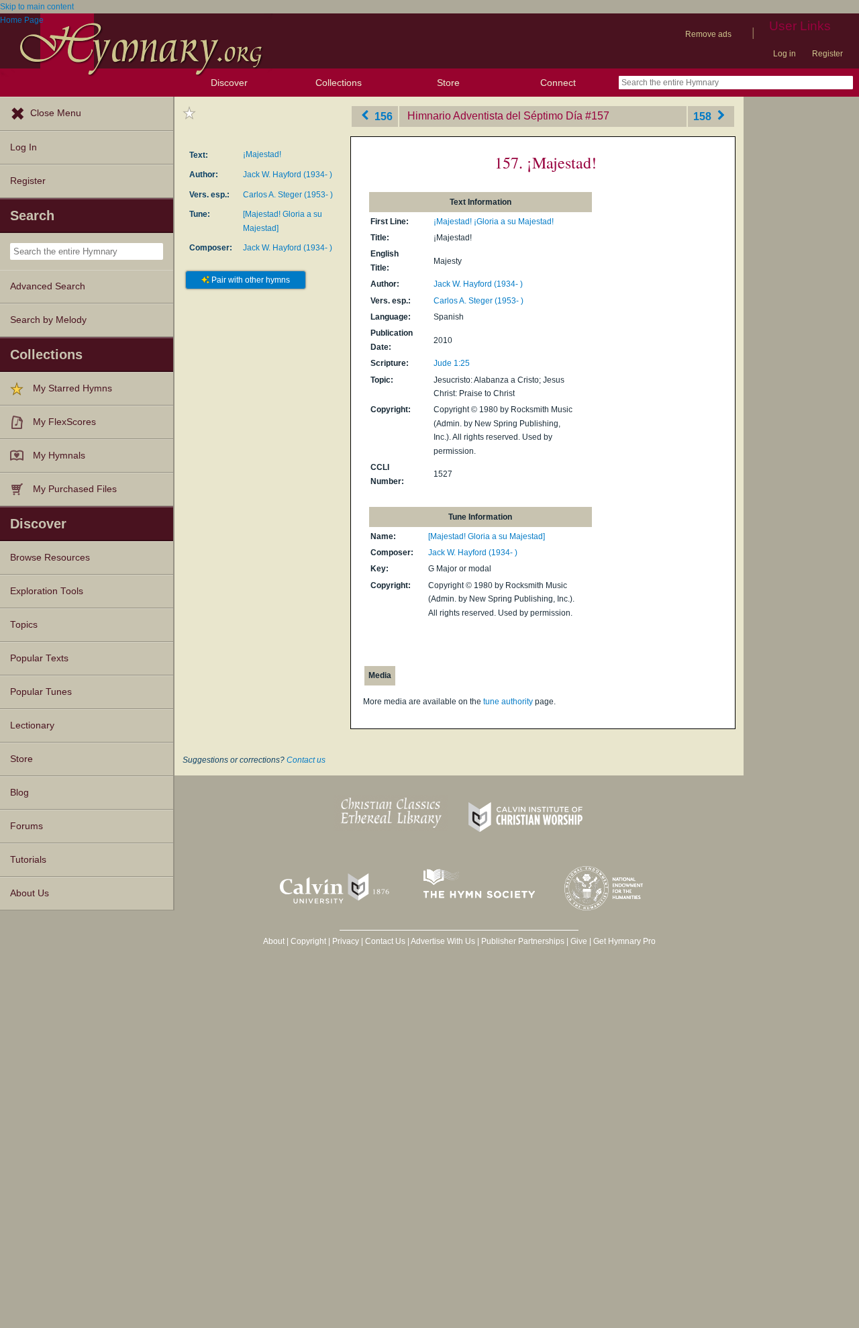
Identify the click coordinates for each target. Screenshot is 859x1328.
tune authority (508, 701)
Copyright (308, 941)
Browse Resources (50, 558)
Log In (23, 147)
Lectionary (32, 725)
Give (578, 941)
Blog (19, 793)
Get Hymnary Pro (624, 941)
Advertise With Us (443, 941)
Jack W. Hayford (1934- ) (287, 174)
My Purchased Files (75, 489)
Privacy (345, 941)
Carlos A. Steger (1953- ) (288, 194)
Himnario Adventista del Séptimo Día (495, 116)
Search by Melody (48, 320)
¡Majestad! (262, 154)
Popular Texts (39, 658)
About (274, 941)
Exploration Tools (46, 591)
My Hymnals (59, 455)
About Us (29, 893)
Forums (26, 826)
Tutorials (28, 860)
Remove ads (708, 34)
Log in (784, 53)
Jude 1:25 (452, 363)
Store (448, 82)
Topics (24, 625)
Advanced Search (47, 286)
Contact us (306, 760)
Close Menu (55, 113)
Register (827, 53)
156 (382, 116)
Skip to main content (37, 6)
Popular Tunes (41, 692)
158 (703, 116)
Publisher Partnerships (522, 941)
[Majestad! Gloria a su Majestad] (486, 536)
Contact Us (385, 941)
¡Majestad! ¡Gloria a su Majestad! (494, 221)
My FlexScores (64, 422)
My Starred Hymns (72, 388)
